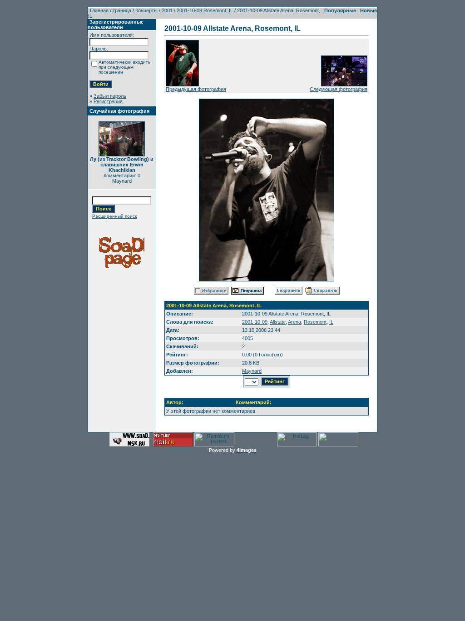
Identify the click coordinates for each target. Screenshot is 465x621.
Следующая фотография (338, 89)
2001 (167, 10)
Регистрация (108, 101)
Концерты (146, 10)
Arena (294, 322)
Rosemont (315, 322)
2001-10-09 (254, 322)
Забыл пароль (110, 96)
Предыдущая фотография (196, 89)
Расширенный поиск (114, 216)
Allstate (278, 322)
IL (331, 322)
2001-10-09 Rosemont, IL (205, 10)
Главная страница (110, 10)
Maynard (252, 371)
